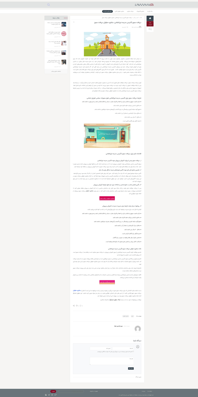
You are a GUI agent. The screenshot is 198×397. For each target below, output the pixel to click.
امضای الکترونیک (140, 11)
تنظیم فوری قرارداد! (107, 11)
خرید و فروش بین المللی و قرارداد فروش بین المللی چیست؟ (53, 51)
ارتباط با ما (150, 391)
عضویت (53, 391)
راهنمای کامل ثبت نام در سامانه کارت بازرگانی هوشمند (53, 23)
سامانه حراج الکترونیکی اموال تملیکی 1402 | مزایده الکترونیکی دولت (53, 62)
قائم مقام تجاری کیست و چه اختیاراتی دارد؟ (54, 42)
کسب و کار (136, 18)
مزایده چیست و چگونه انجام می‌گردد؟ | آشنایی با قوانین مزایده (53, 33)
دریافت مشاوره (130, 11)
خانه (141, 18)
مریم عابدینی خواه (135, 27)
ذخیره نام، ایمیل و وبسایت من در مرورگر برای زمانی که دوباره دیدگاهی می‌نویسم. (114, 352)
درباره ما (143, 391)
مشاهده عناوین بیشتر (56, 71)
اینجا (122, 300)
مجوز (132, 316)
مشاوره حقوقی (125, 316)
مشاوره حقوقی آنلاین (119, 11)
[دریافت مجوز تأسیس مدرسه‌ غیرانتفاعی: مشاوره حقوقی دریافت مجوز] (73, 22)
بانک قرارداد (149, 11)
